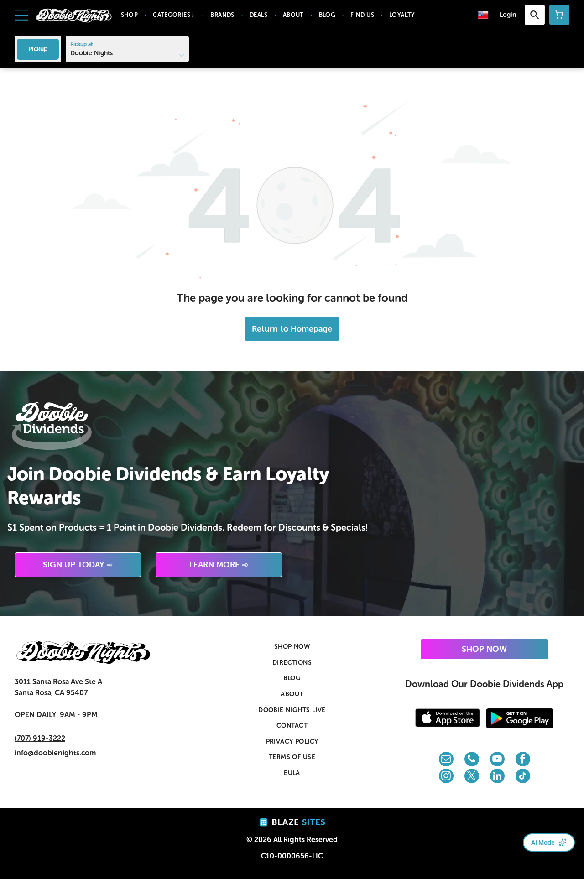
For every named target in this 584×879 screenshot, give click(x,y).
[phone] (471, 760)
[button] (21, 15)
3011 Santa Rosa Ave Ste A (58, 681)
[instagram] (446, 777)
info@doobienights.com (55, 753)
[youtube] (497, 760)
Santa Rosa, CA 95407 (51, 692)
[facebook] (523, 760)
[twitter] (471, 777)
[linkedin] (497, 777)
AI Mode (543, 842)
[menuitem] (130, 15)
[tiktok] (523, 777)
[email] (446, 760)
